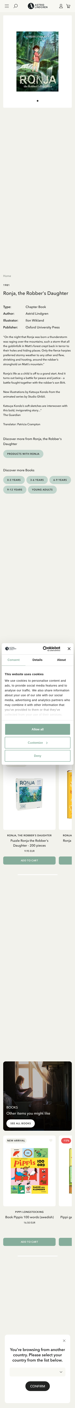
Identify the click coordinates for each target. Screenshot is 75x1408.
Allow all (38, 729)
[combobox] (37, 1372)
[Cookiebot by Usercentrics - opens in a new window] (44, 648)
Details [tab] (38, 660)
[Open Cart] (66, 6)
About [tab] (61, 660)
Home (7, 276)
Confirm (37, 1386)
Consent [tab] (13, 660)
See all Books (20, 1123)
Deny (37, 755)
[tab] (37, 101)
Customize (35, 742)
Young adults (42, 489)
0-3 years (14, 479)
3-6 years (37, 479)
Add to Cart (29, 860)
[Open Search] (17, 6)
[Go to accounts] (60, 6)
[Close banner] (69, 648)
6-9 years (60, 479)
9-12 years (14, 489)
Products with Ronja (23, 453)
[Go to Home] (37, 6)
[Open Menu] (7, 6)
